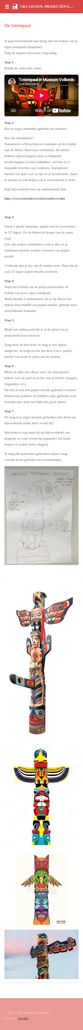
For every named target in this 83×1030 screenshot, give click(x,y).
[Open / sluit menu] (7, 6)
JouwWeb (23, 1018)
